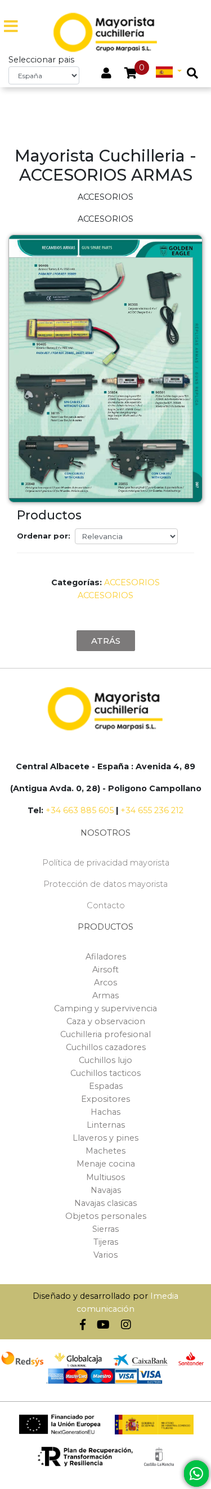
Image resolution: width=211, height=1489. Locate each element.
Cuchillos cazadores (106, 1047)
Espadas (106, 1086)
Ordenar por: (43, 535)
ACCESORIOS (132, 582)
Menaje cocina (106, 1164)
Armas (105, 995)
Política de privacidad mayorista (105, 863)
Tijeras (105, 1242)
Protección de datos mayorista (105, 884)
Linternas (106, 1125)
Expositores (105, 1099)
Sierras (105, 1229)
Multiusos (105, 1177)
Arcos (105, 982)
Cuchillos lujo (105, 1060)
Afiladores (106, 957)
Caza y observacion (105, 1021)
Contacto (106, 905)
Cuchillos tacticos (105, 1073)
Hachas (105, 1112)
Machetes (105, 1151)
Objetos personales (105, 1216)
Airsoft (105, 970)
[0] (130, 74)
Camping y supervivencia (105, 1008)
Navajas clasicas (105, 1203)
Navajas (106, 1190)
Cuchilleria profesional (105, 1034)
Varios (105, 1255)
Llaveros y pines (105, 1138)
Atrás (105, 640)
